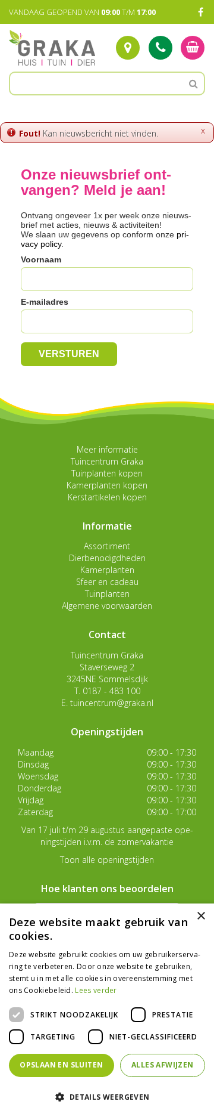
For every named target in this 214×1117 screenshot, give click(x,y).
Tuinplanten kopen (107, 473)
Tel (160, 48)
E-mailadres (44, 302)
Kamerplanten (107, 569)
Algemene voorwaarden (107, 605)
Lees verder (96, 990)
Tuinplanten (107, 593)
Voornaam (41, 259)
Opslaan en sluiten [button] (61, 1065)
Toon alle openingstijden (107, 859)
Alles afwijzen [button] (162, 1065)
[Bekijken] (192, 48)
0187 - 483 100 (111, 691)
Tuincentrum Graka (107, 461)
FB (200, 12)
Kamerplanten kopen (107, 485)
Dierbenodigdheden (107, 558)
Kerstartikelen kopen (107, 497)
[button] (107, 1096)
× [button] (200, 916)
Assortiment (107, 546)
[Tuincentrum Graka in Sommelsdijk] (52, 48)
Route (128, 48)
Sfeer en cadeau (107, 581)
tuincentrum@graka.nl (111, 702)
